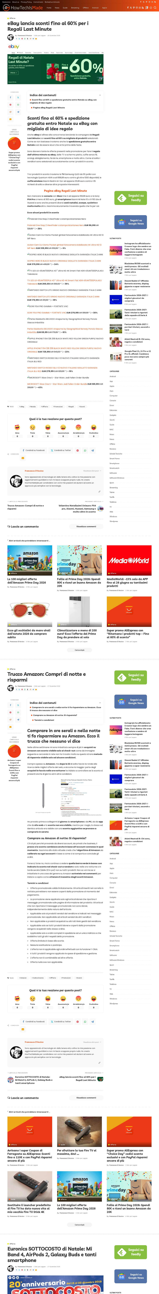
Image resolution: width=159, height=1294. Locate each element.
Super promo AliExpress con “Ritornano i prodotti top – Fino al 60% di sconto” (128, 634)
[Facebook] (140, 2)
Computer (114, 396)
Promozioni (58, 407)
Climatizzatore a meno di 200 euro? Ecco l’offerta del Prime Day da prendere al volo (77, 634)
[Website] (99, 491)
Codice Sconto (38, 978)
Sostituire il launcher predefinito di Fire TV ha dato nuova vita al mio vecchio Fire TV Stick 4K (29, 1208)
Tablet (112, 492)
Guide (112, 425)
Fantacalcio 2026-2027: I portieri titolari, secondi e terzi (137, 327)
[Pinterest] (146, 2)
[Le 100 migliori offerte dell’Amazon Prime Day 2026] (29, 560)
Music (112, 434)
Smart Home (114, 458)
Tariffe (112, 497)
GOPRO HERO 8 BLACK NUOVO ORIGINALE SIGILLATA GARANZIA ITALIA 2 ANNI (64, 260)
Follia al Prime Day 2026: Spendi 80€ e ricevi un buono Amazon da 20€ (79, 582)
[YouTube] (152, 2)
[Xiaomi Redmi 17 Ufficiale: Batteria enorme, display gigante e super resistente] (116, 285)
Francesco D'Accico (25, 35)
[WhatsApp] (24, 38)
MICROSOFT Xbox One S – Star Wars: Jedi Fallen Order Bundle (57, 384)
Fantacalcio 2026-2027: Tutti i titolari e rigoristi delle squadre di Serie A (136, 312)
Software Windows (117, 478)
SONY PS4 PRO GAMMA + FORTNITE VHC (46, 312)
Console (113, 400)
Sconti (82, 407)
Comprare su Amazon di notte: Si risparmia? (55, 715)
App (111, 381)
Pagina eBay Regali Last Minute (49, 107)
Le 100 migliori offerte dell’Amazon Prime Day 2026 (26, 580)
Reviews (113, 449)
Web (111, 512)
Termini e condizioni (44, 720)
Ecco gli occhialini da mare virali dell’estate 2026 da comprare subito (28, 634)
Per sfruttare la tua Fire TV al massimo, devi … (76, 1152)
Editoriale (113, 410)
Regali (71, 407)
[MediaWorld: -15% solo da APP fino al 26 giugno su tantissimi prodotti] (129, 560)
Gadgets (113, 415)
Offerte (12, 18)
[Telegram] (33, 38)
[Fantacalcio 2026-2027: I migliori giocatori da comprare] (116, 299)
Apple (112, 386)
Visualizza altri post (91, 471)
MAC (111, 429)
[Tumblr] (27, 38)
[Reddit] (30, 38)
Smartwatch (114, 468)
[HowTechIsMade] (22, 7)
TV (111, 507)
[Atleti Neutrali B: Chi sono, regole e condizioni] (116, 342)
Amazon (23, 978)
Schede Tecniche (116, 454)
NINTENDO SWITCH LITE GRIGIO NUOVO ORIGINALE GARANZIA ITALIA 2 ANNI (63, 296)
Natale (33, 407)
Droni (112, 405)
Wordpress (114, 521)
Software (113, 473)
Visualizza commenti (86, 526)
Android (113, 376)
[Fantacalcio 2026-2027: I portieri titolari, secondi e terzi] (116, 328)
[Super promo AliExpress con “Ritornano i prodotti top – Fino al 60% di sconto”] (129, 612)
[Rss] (155, 2)
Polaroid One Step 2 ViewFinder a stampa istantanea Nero (55, 225)
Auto (111, 391)
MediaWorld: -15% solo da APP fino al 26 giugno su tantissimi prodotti (127, 582)
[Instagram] (149, 2)
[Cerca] (155, 7)
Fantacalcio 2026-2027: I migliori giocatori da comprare (136, 298)
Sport (112, 483)
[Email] (36, 38)
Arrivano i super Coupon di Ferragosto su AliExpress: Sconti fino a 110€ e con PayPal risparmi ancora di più (14, 770)
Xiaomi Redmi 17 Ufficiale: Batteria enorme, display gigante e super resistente (137, 284)
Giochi (112, 420)
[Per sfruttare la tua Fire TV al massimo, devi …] (79, 1132)
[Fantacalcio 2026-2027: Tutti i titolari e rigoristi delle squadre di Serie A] (116, 314)
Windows (113, 516)
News (112, 439)
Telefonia (113, 502)
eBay (22, 407)
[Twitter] (143, 2)
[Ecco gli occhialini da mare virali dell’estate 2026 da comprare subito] (29, 612)
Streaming (114, 487)
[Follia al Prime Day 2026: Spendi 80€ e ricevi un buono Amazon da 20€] (79, 560)
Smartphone (114, 463)
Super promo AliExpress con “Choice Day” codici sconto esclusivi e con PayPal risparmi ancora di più (14, 161)
